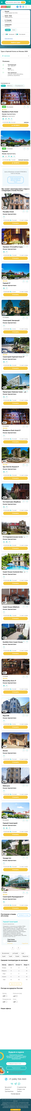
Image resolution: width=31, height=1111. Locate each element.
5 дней (3, 956)
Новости (7, 1089)
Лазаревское (6, 999)
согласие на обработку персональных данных (17, 1072)
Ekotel (5, 751)
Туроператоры (9, 1091)
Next (18, 947)
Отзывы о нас (21, 1089)
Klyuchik (6, 716)
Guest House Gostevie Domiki (14, 572)
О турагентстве (21, 1087)
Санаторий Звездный (11, 320)
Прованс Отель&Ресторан (13, 247)
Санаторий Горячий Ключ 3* (13, 357)
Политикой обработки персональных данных (15, 1106)
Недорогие (25, 956)
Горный (5, 151)
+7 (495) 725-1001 (17, 1079)
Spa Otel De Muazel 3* (11, 467)
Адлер (4, 993)
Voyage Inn (7, 858)
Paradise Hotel (8, 212)
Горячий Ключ (12, 214)
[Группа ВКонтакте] (12, 1084)
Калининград (17, 993)
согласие (4, 1103)
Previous (12, 947)
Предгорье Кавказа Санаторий (15, 392)
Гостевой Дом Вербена (12, 502)
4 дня (22, 953)
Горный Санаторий (10, 823)
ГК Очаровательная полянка (14, 537)
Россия (4, 114)
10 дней (17, 956)
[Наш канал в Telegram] (15, 1084)
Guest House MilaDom (11, 607)
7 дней (10, 956)
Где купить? (8, 1087)
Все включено (5, 953)
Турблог (19, 1091)
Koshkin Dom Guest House (13, 642)
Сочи (14, 999)
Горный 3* (6, 283)
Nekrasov (6, 786)
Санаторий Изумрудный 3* (13, 897)
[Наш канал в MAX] (19, 1084)
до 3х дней (15, 953)
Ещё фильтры (9, 38)
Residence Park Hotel (10, 112)
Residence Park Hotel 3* (12, 430)
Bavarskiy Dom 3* (9, 681)
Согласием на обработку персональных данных (15, 1107)
